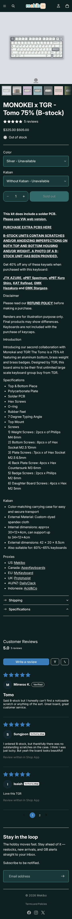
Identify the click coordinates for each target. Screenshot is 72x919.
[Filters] (55, 661)
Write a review (26, 662)
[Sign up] (63, 876)
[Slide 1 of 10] (6, 90)
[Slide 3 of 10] (27, 90)
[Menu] (4, 6)
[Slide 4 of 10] (37, 90)
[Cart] (67, 6)
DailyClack (28, 583)
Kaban (8, 172)
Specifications (19, 609)
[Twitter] (43, 912)
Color (7, 152)
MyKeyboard (23, 573)
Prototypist (22, 578)
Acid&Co (30, 588)
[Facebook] (29, 912)
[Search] (13, 6)
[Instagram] (36, 912)
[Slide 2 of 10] (17, 90)
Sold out (49, 196)
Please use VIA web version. (25, 219)
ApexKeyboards (33, 568)
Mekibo (19, 563)
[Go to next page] (47, 815)
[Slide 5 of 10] (48, 90)
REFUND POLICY (40, 303)
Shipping (15, 600)
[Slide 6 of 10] (58, 90)
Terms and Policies (36, 903)
